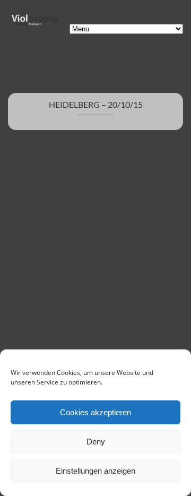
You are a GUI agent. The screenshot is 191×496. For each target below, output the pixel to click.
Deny (95, 441)
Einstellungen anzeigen (95, 470)
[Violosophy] (34, 24)
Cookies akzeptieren (95, 412)
